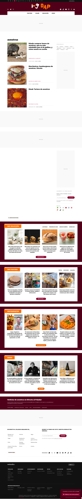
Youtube (66, 9)
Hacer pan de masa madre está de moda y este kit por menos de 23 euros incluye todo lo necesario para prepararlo (50, 249)
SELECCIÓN (45, 13)
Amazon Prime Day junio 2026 (12, 447)
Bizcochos (66, 270)
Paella (71, 46)
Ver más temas (11, 452)
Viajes (9, 438)
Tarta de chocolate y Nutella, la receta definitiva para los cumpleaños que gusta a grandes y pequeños (15, 292)
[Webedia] (11, 464)
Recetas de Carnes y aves (34, 81)
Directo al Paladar (41, 471)
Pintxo (30, 84)
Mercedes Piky (32, 106)
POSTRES (29, 13)
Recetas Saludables (36, 407)
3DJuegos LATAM (21, 487)
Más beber (41, 388)
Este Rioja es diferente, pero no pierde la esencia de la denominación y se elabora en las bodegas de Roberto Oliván (67, 380)
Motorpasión (49, 471)
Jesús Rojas (31, 61)
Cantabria (66, 46)
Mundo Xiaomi (11, 479)
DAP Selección (13, 226)
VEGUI (53, 13)
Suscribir (71, 197)
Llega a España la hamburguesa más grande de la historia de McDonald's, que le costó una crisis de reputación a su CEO (14, 334)
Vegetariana (59, 48)
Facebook (71, 9)
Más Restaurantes (41, 345)
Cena (64, 48)
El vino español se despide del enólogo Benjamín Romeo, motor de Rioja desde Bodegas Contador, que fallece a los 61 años (32, 381)
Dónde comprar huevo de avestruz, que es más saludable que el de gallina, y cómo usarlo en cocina (40, 46)
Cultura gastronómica (34, 439)
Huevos (32, 446)
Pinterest (72, 207)
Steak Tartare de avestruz (39, 89)
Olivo (67, 49)
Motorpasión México (49, 488)
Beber (9, 357)
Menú (8, 9)
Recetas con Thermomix (19, 407)
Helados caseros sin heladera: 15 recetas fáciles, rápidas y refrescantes (32, 291)
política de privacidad (58, 438)
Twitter (60, 207)
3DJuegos (19, 471)
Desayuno (62, 49)
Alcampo (61, 46)
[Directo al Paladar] (41, 6)
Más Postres (41, 298)
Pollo (31, 407)
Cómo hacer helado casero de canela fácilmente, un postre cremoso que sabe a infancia (66, 291)
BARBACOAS (72, 226)
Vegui (32, 434)
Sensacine (29, 471)
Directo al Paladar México (41, 488)
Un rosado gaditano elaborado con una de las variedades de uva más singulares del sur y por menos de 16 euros (14, 380)
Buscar (13, 9)
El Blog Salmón (70, 471)
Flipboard (58, 210)
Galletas (72, 270)
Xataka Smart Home (10, 477)
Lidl (57, 46)
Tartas (60, 270)
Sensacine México (31, 487)
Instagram (69, 9)
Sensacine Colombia (29, 490)
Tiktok (63, 9)
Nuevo (11, 9)
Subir (70, 464)
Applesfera (10, 474)
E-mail (74, 9)
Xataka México (11, 487)
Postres (26, 407)
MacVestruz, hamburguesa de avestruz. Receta (41, 67)
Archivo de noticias (13, 217)
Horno (20, 446)
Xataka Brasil (10, 489)
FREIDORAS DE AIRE (53, 226)
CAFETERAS (44, 226)
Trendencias (59, 471)
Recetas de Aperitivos (21, 439)
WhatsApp (61, 9)
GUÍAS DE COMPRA (63, 226)
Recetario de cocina (33, 104)
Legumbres (69, 48)
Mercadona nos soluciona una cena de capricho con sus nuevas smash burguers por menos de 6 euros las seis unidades (32, 249)
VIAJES (37, 13)
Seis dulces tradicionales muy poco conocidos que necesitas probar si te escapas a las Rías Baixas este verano (49, 292)
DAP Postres (12, 269)
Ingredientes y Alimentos (34, 58)
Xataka (9, 471)
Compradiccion (60, 474)
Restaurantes (13, 311)
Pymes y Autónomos (69, 474)
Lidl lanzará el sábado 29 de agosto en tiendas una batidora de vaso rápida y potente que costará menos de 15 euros (67, 249)
